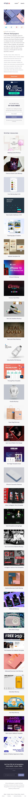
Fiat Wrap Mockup (14, 712)
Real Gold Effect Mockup (14, 339)
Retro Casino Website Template (14, 733)
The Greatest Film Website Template (14, 650)
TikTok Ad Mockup (14, 609)
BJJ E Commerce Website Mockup (14, 546)
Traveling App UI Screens (14, 235)
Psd (4, 54)
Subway (9, 62)
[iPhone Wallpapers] (14, 17)
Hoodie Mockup (14, 401)
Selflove (22, 56)
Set (19, 54)
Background (6, 56)
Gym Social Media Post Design (14, 443)
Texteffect (19, 62)
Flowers (16, 54)
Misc (7, 54)
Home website (18, 60)
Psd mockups (11, 67)
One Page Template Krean (14, 463)
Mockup (9, 795)
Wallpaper (11, 56)
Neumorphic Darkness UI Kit (14, 215)
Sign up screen (15, 71)
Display (18, 66)
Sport (8, 64)
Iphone (13, 54)
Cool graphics (13, 62)
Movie (3, 795)
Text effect (16, 67)
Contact (8, 794)
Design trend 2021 (10, 58)
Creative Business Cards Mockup (14, 588)
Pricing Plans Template (14, 381)
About (5, 794)
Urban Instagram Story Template (14, 505)
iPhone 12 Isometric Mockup (14, 484)
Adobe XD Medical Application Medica (14, 754)
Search (22, 794)
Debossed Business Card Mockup (14, 671)
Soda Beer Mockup (14, 692)
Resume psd (17, 58)
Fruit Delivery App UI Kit (14, 194)
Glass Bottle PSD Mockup (14, 360)
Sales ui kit (13, 60)
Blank (7, 67)
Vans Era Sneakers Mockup (14, 318)
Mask (8, 69)
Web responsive (16, 69)
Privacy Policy (17, 794)
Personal (5, 58)
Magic (14, 56)
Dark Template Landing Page (14, 526)
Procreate (18, 56)
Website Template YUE (14, 256)
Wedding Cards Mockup (14, 152)
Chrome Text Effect (14, 298)
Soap (5, 66)
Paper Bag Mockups (14, 422)
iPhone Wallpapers (10, 31)
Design (9, 54)
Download (14, 76)
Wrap (16, 66)
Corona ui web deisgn (10, 66)
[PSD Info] (7, 3)
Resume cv (21, 69)
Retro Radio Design (14, 629)
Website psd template (8, 71)
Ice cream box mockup (19, 64)
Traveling (5, 62)
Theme (11, 69)
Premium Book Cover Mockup (14, 173)
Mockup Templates (17, 795)
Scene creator (12, 64)
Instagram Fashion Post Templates (14, 567)
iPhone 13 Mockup (14, 277)
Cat (21, 62)
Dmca (12, 794)
